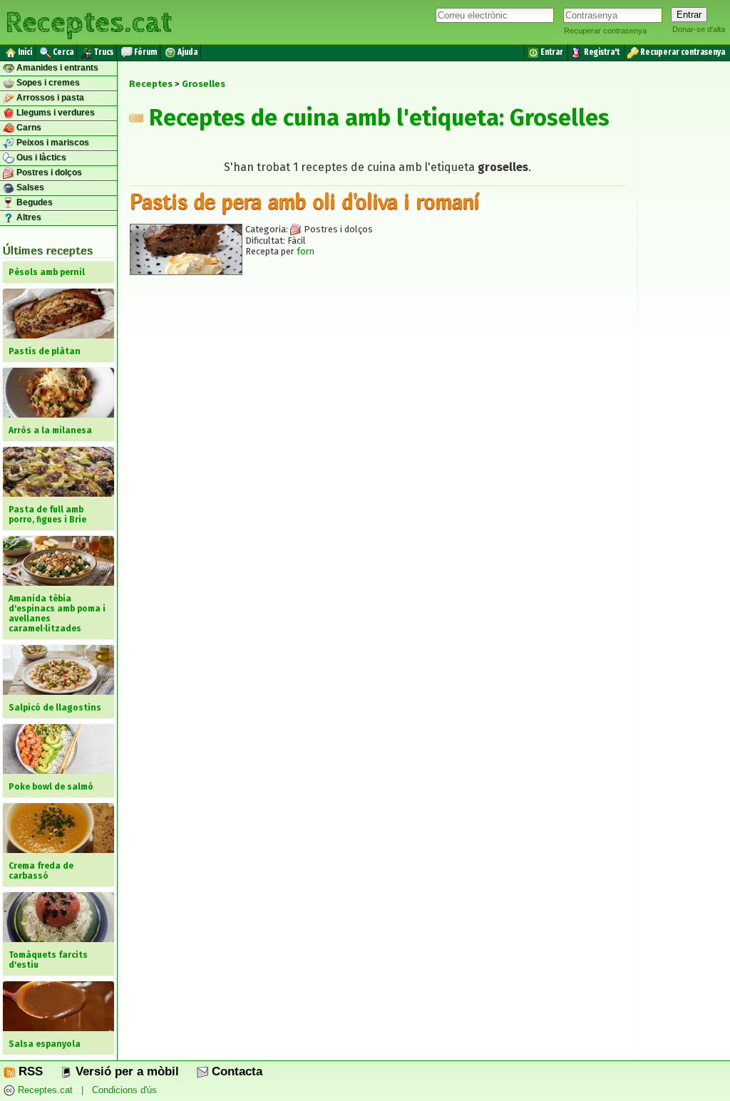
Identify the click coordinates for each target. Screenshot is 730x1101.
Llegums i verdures (54, 113)
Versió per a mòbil (125, 1071)
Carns (27, 128)
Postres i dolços (48, 172)
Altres (27, 217)
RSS (29, 1071)
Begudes (33, 202)
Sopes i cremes (47, 83)
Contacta (235, 1071)
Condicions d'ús (124, 1090)
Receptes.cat (88, 21)
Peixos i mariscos (51, 143)
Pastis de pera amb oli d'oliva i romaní (305, 201)
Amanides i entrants (56, 68)
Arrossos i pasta (49, 98)
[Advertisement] (377, 417)
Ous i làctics (40, 157)
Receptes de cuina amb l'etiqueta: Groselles (376, 117)
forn (305, 251)
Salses (29, 187)
